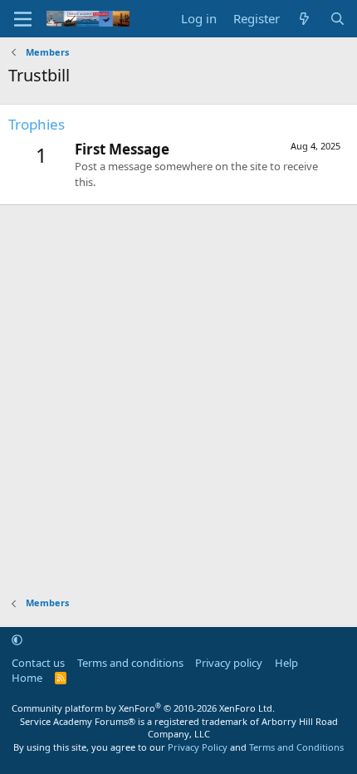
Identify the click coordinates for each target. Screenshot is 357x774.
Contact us (38, 662)
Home (27, 677)
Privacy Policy (197, 747)
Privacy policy (228, 662)
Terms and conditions (130, 662)
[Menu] (22, 19)
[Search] (337, 18)
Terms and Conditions (296, 747)
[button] (17, 639)
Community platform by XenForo (143, 708)
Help (286, 662)
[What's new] (304, 18)
